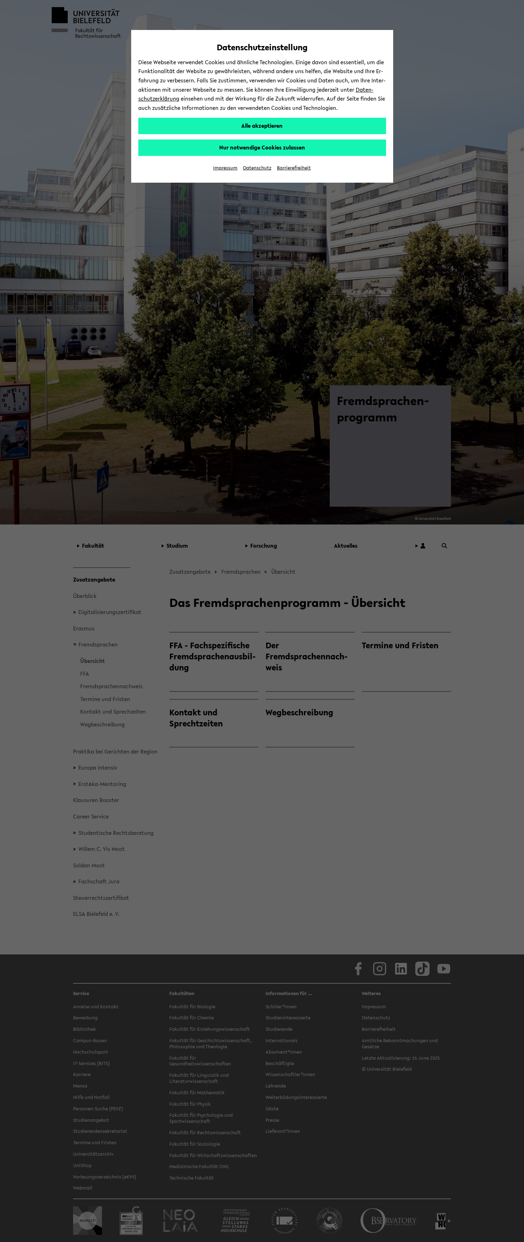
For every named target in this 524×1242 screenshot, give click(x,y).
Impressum (225, 167)
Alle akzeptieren (262, 126)
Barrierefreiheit (294, 167)
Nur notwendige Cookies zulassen (262, 147)
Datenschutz (257, 167)
